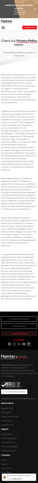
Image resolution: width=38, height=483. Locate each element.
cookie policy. (17, 479)
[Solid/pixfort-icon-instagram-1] (14, 344)
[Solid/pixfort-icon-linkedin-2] (28, 344)
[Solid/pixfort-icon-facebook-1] (9, 344)
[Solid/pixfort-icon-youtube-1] (23, 344)
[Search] (34, 21)
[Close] (35, 9)
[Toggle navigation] (3, 27)
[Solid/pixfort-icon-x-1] (19, 344)
